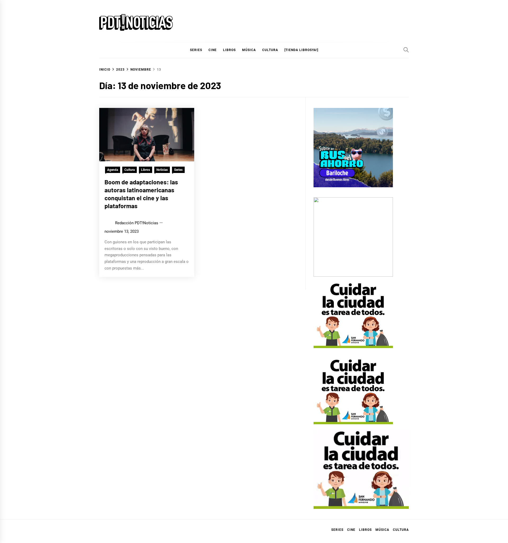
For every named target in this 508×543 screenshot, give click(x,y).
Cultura (270, 50)
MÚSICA (249, 50)
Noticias (162, 170)
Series (178, 170)
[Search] (406, 49)
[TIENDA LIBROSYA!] (301, 50)
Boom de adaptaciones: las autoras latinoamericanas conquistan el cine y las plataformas (141, 193)
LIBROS (229, 50)
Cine (212, 50)
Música (382, 530)
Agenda (112, 170)
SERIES (196, 50)
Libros (145, 170)
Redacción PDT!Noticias (136, 223)
